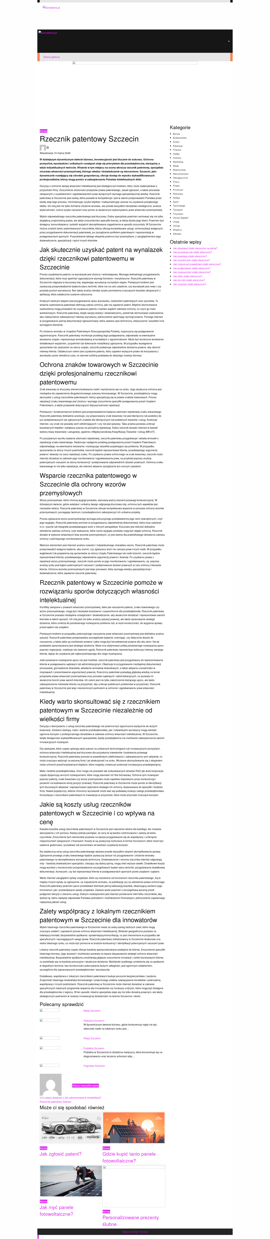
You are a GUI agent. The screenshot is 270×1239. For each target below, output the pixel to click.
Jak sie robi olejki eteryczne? (189, 280)
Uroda (176, 221)
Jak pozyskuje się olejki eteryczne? (192, 252)
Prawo (176, 185)
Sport (175, 201)
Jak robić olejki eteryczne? (187, 276)
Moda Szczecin (92, 1010)
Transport (178, 209)
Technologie (179, 205)
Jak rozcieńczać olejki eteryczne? (191, 260)
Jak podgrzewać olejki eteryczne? (191, 268)
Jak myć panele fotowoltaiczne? (56, 1210)
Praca (176, 181)
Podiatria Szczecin (94, 1048)
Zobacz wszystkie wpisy (85, 1085)
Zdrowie (177, 233)
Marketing (178, 161)
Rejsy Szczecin (92, 1038)
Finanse (177, 149)
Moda (176, 165)
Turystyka (178, 213)
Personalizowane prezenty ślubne (130, 1220)
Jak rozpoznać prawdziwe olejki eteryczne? (197, 264)
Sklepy (176, 197)
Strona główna (51, 57)
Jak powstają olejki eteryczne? (190, 256)
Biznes (62, 125)
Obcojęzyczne (180, 177)
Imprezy (177, 157)
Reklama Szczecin (94, 1020)
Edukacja (177, 145)
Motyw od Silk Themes (135, 1232)
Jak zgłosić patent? (61, 1153)
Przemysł (178, 189)
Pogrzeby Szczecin (94, 1066)
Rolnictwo (178, 193)
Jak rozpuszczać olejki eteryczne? (192, 272)
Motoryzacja (179, 169)
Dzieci (176, 141)
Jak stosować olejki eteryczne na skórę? (195, 248)
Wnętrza (177, 229)
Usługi (176, 225)
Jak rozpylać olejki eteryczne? (189, 284)
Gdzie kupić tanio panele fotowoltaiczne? (129, 1157)
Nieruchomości (180, 173)
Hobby (176, 153)
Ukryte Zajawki (180, 217)
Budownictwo (180, 137)
